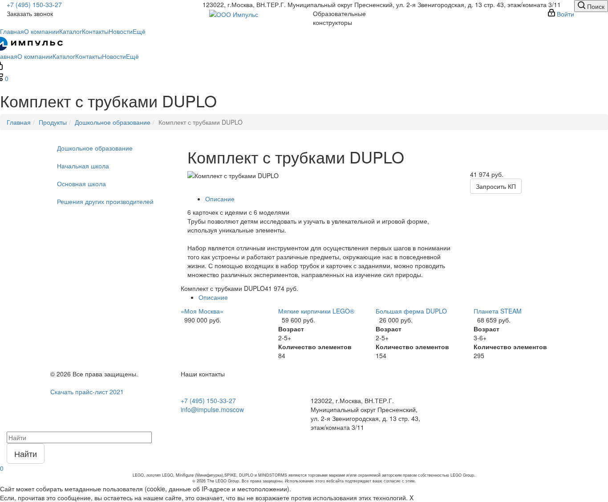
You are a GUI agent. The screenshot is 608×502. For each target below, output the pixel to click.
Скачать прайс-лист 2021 (87, 391)
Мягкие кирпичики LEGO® (316, 310)
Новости (121, 31)
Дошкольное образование (95, 147)
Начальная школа (83, 165)
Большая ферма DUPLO (411, 310)
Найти (25, 453)
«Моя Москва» (202, 310)
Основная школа (81, 183)
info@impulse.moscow (212, 409)
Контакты (95, 31)
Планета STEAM (498, 310)
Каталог (70, 31)
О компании (41, 31)
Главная (12, 31)
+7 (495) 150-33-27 (34, 4)
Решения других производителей (105, 201)
